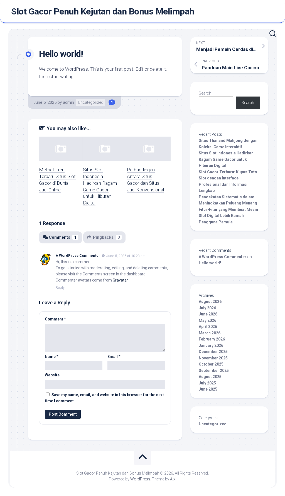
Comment (55, 319)
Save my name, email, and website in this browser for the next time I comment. (104, 398)
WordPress (140, 479)
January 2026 (211, 345)
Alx (172, 479)
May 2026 (207, 320)
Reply (60, 287)
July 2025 (207, 383)
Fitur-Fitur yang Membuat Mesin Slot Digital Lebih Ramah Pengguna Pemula (228, 215)
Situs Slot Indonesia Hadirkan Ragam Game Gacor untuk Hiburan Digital (226, 159)
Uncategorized (90, 102)
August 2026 (210, 301)
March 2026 (209, 333)
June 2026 (208, 314)
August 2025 (210, 376)
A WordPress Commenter (78, 255)
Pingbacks (106, 237)
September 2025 (214, 370)
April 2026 (208, 326)
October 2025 (211, 364)
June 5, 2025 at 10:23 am (126, 256)
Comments (63, 237)
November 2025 (213, 358)
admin (68, 102)
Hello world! (210, 263)
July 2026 (207, 308)
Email (114, 356)
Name (51, 356)
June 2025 (208, 389)
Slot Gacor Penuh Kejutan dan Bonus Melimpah (102, 11)
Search (205, 93)
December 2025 (213, 351)
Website (52, 375)
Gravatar (120, 280)
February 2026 (212, 339)
